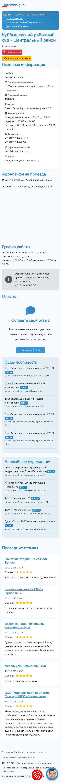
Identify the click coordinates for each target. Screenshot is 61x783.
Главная (7, 14)
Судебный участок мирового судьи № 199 (29, 368)
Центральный (15, 18)
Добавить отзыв (30, 350)
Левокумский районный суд (25, 666)
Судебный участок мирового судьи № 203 (29, 433)
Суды (19, 14)
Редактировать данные (18, 58)
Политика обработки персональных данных (24, 752)
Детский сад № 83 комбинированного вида (30, 521)
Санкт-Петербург (35, 14)
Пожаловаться (13, 52)
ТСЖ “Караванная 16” (17, 498)
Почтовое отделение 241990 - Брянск (27, 561)
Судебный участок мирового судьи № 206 (29, 414)
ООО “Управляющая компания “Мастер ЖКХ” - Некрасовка (27, 694)
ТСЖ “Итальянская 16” (18, 510)
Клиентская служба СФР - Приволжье (24, 591)
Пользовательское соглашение (18, 756)
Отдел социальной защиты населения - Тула (24, 626)
